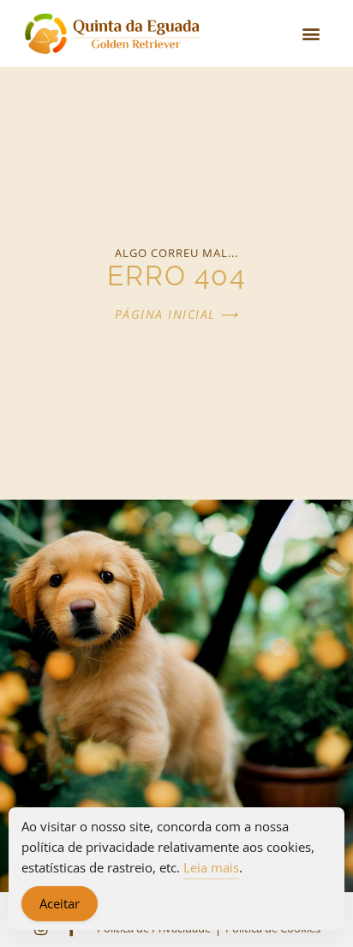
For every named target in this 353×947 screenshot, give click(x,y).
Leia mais (211, 867)
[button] (310, 33)
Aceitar (59, 903)
